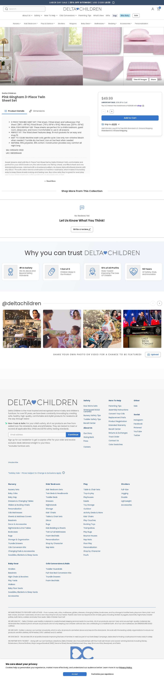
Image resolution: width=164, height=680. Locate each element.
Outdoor (87, 508)
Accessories (125, 23)
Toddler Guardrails (54, 569)
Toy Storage (89, 505)
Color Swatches (116, 444)
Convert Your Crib (117, 413)
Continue (73, 434)
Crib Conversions (67, 15)
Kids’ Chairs (51, 512)
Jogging (124, 493)
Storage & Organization (18, 539)
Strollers (61, 23)
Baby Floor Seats (15, 588)
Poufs (86, 555)
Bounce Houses (90, 535)
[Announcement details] (63, 473)
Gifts (108, 15)
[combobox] (24, 9)
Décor (48, 520)
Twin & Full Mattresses (56, 532)
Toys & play (89, 493)
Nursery (16, 23)
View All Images (140, 79)
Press (86, 441)
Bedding (111, 23)
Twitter (137, 435)
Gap (115, 15)
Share (153, 79)
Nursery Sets (13, 489)
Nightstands (51, 505)
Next (160, 303)
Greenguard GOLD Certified (92, 410)
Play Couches (90, 520)
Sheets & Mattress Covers (19, 516)
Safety (37, 15)
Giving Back (89, 437)
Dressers (49, 501)
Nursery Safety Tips (92, 415)
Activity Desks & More (93, 512)
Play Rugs (88, 532)
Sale (136, 15)
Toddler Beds (51, 497)
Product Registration (118, 421)
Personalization (141, 23)
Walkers (11, 584)
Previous (153, 303)
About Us (26, 15)
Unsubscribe (13, 462)
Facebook (138, 423)
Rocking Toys (89, 524)
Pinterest (138, 427)
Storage (49, 508)
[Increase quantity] (112, 111)
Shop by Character (54, 543)
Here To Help (49, 15)
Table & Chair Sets (54, 516)
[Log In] (152, 9)
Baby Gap (12, 497)
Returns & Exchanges (118, 433)
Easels (86, 501)
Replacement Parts (117, 417)
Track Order (114, 436)
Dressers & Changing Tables (20, 501)
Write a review (80, 229)
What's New (98, 15)
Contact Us (114, 440)
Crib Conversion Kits (17, 547)
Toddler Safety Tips (92, 419)
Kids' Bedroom (30, 23)
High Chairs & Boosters (18, 576)
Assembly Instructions (118, 409)
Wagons (72, 23)
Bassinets (12, 520)
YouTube (138, 431)
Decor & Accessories (17, 524)
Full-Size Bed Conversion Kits (58, 573)
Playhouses (89, 497)
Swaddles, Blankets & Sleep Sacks (23, 555)
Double (124, 497)
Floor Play (88, 543)
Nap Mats (50, 547)
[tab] (14, 111)
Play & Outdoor (47, 23)
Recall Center (90, 423)
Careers (87, 447)
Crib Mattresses (15, 512)
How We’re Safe (91, 406)
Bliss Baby (125, 15)
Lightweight (126, 501)
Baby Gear (85, 23)
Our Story (88, 433)
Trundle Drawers (15, 543)
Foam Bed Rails (52, 535)
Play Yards (12, 580)
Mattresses (99, 23)
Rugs (10, 535)
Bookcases (13, 532)
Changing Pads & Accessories (21, 551)
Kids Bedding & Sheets (56, 528)
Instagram (138, 420)
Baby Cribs (13, 493)
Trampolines (89, 528)
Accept (75, 674)
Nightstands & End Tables (19, 528)
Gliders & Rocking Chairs (19, 505)
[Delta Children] (44, 403)
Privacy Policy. (125, 667)
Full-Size (125, 489)
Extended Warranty (117, 425)
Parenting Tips (85, 15)
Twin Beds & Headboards (57, 493)
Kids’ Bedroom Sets (54, 489)
